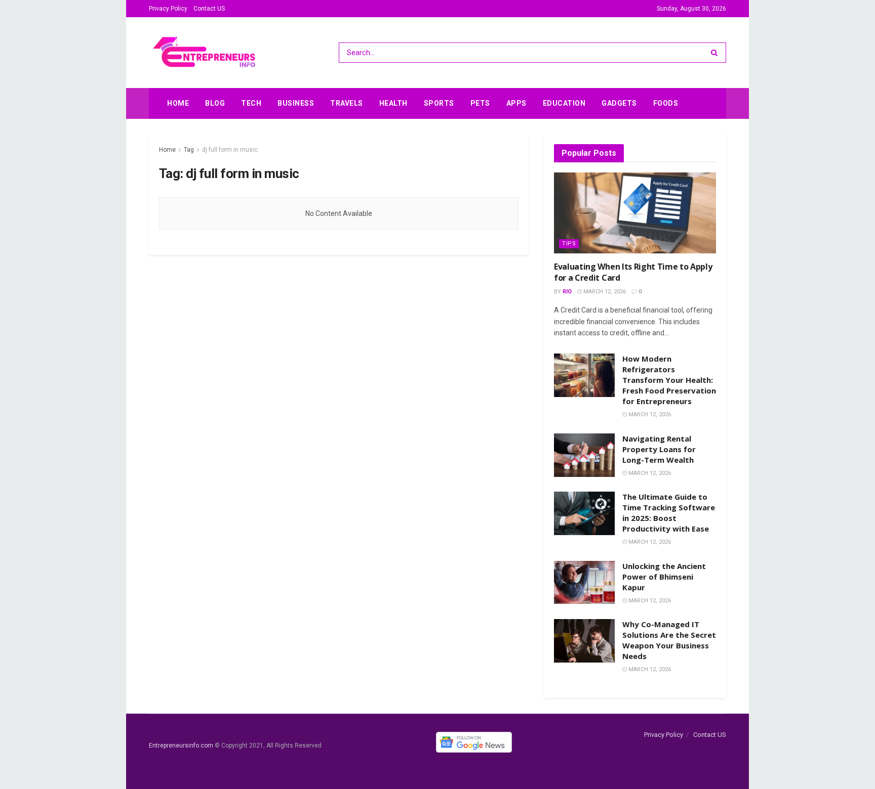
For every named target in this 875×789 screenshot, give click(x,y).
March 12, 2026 (604, 291)
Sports (439, 103)
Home (178, 103)
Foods (666, 103)
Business (295, 103)
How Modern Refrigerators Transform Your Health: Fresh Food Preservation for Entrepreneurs (669, 380)
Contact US (209, 8)
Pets (480, 103)
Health (393, 103)
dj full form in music (230, 149)
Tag (189, 149)
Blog (215, 103)
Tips (569, 243)
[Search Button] (716, 52)
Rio (567, 291)
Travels (346, 103)
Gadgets (619, 103)
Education (564, 103)
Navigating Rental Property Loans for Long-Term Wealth (659, 449)
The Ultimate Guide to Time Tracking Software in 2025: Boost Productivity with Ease (668, 513)
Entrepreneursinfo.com (181, 746)
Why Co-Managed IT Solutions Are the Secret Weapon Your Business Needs (669, 640)
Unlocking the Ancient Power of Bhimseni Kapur (664, 576)
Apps (516, 103)
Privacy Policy (168, 8)
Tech (251, 103)
